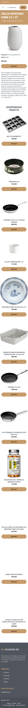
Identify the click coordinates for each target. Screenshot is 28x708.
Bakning (6, 672)
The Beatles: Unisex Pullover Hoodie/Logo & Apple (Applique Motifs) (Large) (14, 622)
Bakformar (17, 55)
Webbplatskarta (20, 705)
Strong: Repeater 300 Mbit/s (14, 574)
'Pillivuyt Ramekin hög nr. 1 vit (14, 262)
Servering (11, 55)
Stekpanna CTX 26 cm (14, 387)
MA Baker (6, 678)
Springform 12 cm (14, 182)
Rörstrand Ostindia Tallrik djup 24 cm (14, 307)
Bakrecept (7, 675)
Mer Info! (14, 66)
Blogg (5, 682)
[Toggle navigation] (3, 7)
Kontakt (14, 703)
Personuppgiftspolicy (9, 705)
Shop (23, 7)
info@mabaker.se (5, 2)
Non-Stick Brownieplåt (14, 136)
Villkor (19, 703)
